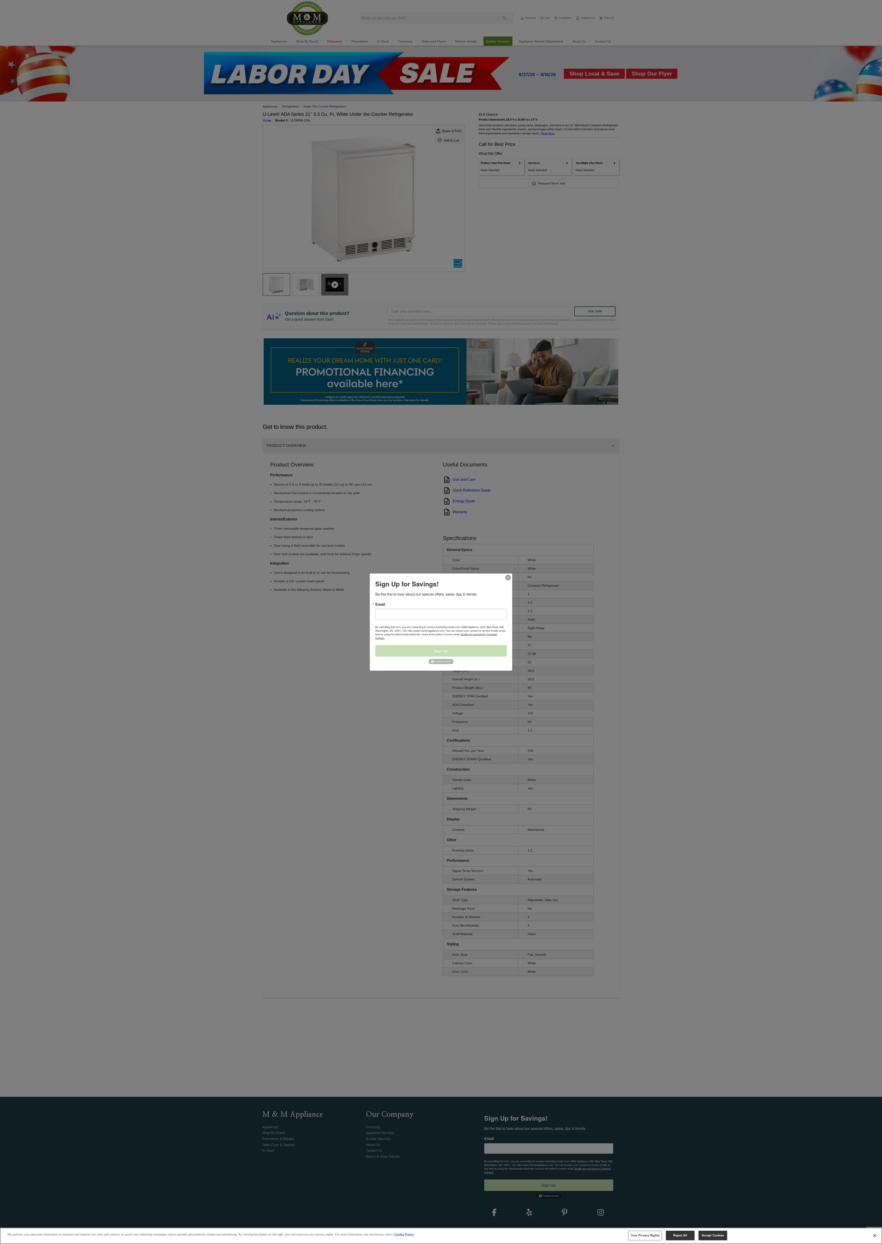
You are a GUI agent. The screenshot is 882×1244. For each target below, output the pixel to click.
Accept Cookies (713, 1235)
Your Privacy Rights (645, 1235)
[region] (441, 1236)
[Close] (875, 1235)
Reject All (680, 1235)
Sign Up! (441, 650)
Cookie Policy (404, 1234)
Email (380, 604)
